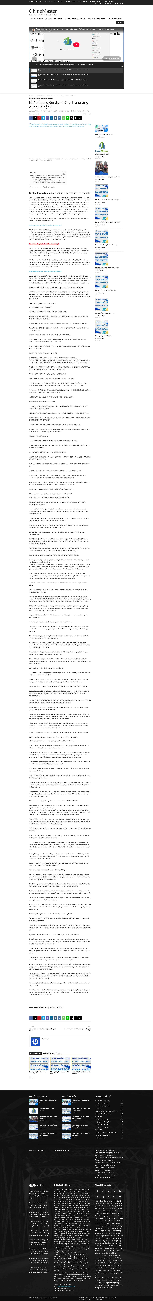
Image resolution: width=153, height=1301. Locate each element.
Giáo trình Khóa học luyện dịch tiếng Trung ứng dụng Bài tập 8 (48, 177)
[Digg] (71, 118)
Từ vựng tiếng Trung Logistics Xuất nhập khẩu (108, 222)
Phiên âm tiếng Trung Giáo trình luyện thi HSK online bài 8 (47, 180)
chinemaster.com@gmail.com (66, 1286)
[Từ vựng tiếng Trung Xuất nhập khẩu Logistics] (39, 1063)
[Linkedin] (101, 4)
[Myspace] (103, 4)
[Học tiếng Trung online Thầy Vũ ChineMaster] (33, 1119)
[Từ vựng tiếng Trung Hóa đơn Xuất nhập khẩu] (81, 1063)
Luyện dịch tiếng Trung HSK (42, 95)
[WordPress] (120, 4)
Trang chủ (31, 95)
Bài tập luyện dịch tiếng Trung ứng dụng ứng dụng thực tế (46, 175)
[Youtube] (123, 4)
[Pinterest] (106, 4)
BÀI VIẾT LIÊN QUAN (35, 1053)
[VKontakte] (118, 4)
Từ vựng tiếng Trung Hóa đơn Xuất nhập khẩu (108, 245)
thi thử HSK (59, 1007)
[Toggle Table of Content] (63, 173)
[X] (115, 4)
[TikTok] (110, 4)
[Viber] (47, 118)
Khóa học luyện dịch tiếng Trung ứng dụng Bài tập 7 (45, 225)
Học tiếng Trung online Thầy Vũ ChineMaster (107, 177)
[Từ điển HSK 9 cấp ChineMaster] (33, 1102)
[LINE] (67, 118)
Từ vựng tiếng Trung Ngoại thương (105, 313)
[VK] (59, 118)
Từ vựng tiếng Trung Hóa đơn (103, 336)
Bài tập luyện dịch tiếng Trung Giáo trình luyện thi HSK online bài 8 (49, 182)
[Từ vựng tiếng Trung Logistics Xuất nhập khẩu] (60, 1063)
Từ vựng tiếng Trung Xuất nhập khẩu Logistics (108, 199)
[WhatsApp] (63, 118)
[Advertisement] (90, 11)
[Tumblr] (113, 4)
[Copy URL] (80, 118)
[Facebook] (96, 4)
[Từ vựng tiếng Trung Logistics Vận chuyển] (66, 1136)
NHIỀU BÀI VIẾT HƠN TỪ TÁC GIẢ (52, 1053)
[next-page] (33, 1077)
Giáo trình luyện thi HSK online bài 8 (42, 179)
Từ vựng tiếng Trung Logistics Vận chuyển (107, 267)
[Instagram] (98, 4)
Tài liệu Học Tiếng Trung (48, 98)
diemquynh (33, 114)
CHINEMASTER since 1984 (102, 154)
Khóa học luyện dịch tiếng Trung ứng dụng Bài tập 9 (77, 1030)
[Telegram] (108, 4)
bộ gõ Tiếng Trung (38, 1007)
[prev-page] (30, 1077)
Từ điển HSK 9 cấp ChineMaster (104, 134)
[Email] (76, 118)
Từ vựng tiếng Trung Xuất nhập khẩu (105, 290)
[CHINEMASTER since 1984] (33, 1111)
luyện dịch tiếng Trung (50, 1007)
